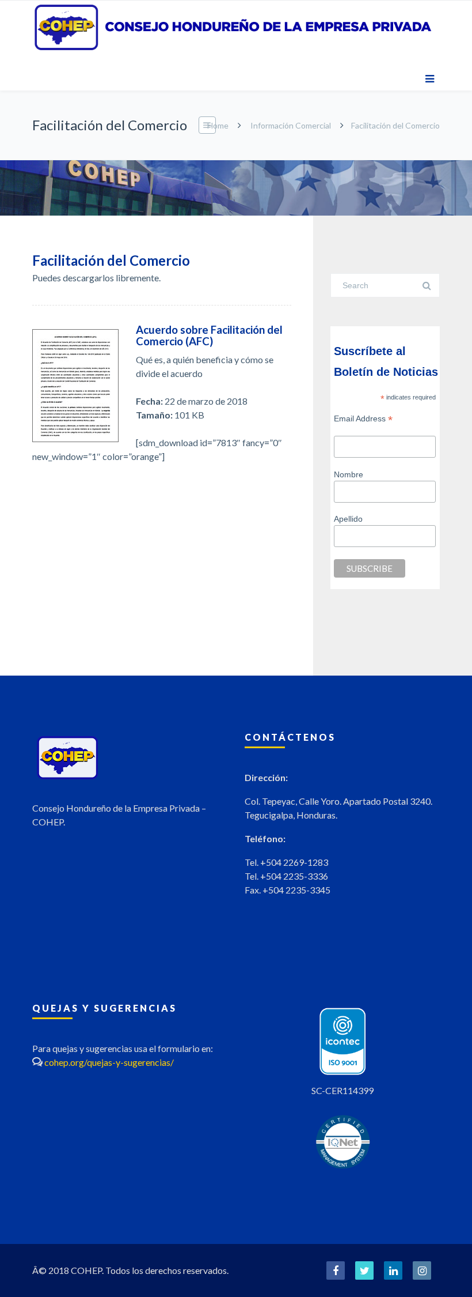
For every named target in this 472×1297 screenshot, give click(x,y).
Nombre (348, 474)
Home (218, 125)
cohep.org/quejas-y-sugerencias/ (109, 1062)
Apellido (348, 518)
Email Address (363, 418)
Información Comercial (290, 125)
